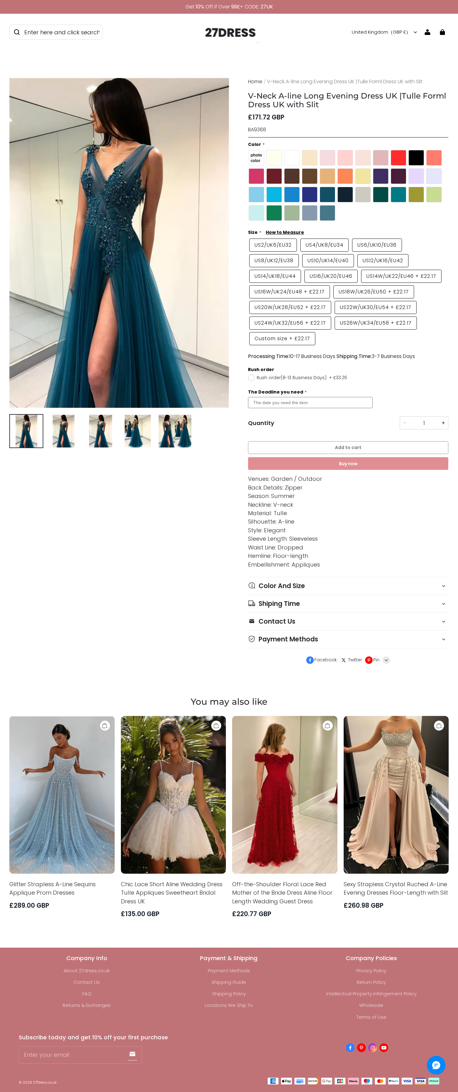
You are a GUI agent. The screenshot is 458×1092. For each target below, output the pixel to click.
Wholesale (371, 1005)
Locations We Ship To (229, 1005)
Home (255, 81)
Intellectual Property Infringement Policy (371, 993)
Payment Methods (229, 970)
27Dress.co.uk (45, 1082)
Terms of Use (371, 1017)
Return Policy (371, 982)
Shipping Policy (229, 993)
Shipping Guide (229, 982)
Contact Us (87, 982)
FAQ (86, 993)
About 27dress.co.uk (87, 970)
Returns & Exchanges (87, 1005)
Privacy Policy (371, 970)
